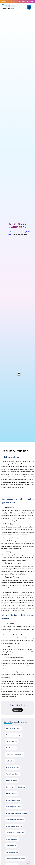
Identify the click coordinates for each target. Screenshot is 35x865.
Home (7, 232)
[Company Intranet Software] (8, 10)
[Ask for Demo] (29, 7)
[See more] (19, 374)
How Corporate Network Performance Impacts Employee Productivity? (17, 1)
